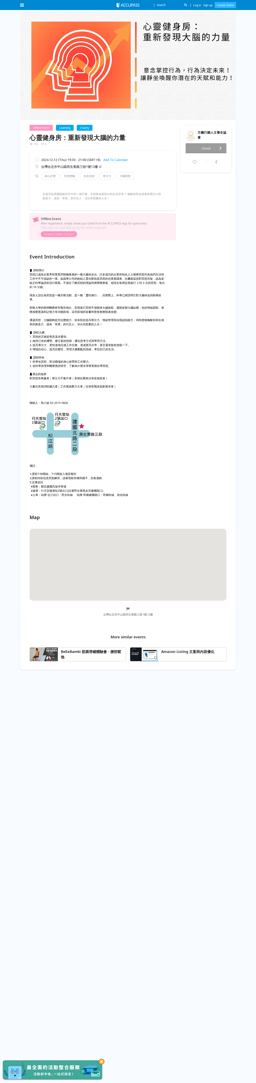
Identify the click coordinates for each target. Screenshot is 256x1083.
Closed (206, 148)
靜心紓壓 (50, 176)
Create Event (225, 5)
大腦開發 (125, 176)
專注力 (107, 176)
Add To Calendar (115, 160)
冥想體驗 (69, 176)
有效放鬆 (89, 176)
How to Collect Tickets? (59, 234)
